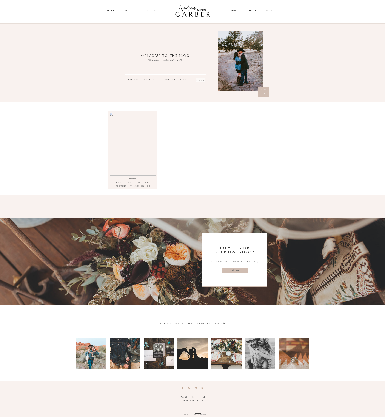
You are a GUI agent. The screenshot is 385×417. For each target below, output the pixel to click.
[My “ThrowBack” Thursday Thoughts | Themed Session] (133, 144)
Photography (132, 178)
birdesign (198, 413)
